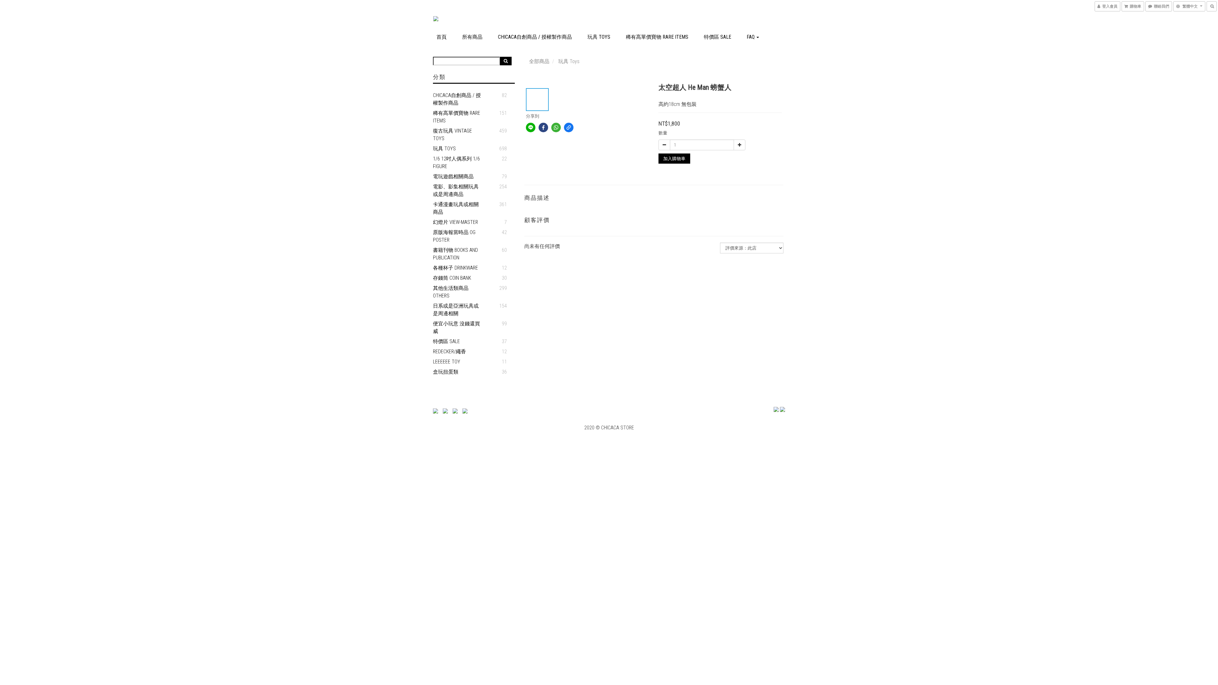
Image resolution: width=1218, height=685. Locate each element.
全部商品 (539, 61)
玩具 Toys (598, 37)
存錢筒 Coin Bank (452, 278)
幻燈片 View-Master (455, 222)
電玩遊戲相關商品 (453, 176)
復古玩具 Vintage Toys (452, 134)
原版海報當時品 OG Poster (454, 236)
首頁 (441, 37)
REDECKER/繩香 (449, 352)
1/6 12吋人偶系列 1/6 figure (456, 162)
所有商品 (472, 37)
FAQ (751, 37)
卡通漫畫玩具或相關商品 (456, 208)
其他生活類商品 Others (450, 292)
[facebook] (543, 127)
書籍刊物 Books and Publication (455, 254)
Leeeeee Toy (446, 362)
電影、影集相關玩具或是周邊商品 (456, 190)
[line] (530, 127)
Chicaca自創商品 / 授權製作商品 (535, 37)
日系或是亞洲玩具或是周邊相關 (456, 309)
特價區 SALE (717, 37)
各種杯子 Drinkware (455, 268)
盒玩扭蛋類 (445, 372)
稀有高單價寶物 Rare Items (657, 37)
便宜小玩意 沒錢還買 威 (456, 327)
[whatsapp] (556, 127)
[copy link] (568, 127)
